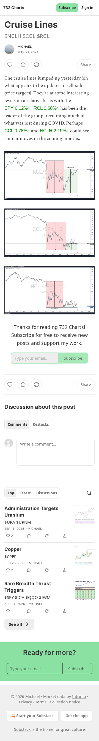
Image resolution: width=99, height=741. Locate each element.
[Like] (9, 64)
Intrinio (79, 696)
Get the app (76, 715)
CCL (17, 130)
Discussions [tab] (46, 493)
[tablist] (28, 424)
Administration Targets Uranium (31, 512)
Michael (25, 47)
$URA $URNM (17, 522)
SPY (17, 108)
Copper (12, 549)
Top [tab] (11, 493)
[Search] (89, 493)
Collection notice (65, 702)
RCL (46, 108)
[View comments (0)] (23, 64)
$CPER (10, 556)
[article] (49, 522)
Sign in (87, 7)
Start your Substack (35, 715)
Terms (40, 702)
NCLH (54, 130)
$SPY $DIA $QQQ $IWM (27, 597)
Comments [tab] (17, 424)
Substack (22, 729)
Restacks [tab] (41, 424)
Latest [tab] (25, 493)
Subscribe (67, 7)
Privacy (25, 702)
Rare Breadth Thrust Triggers (27, 587)
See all (15, 624)
